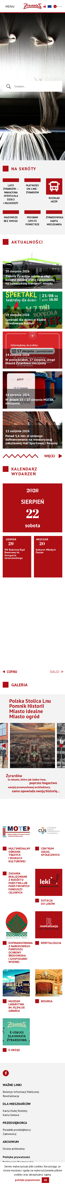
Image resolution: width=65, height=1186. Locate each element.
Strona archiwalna (14, 1148)
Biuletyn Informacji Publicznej (21, 1092)
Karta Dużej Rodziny (15, 1111)
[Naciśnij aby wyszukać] (9, 86)
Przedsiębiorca (15, 1123)
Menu (9, 6)
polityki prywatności (27, 1180)
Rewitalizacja (11, 1096)
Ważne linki (12, 1085)
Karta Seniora (11, 1115)
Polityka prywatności (16, 1157)
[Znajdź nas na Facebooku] (6, 1073)
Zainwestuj (9, 1134)
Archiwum (11, 1142)
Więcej (49, 456)
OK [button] (45, 1180)
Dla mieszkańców (17, 1104)
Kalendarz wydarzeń (24, 471)
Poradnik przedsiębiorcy (17, 1129)
